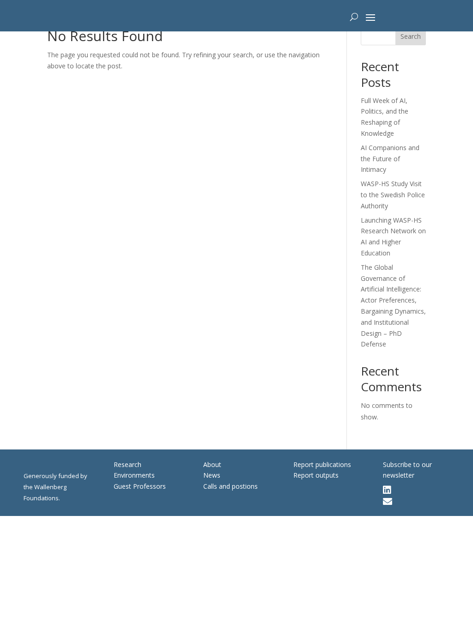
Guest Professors (140, 486)
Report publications (322, 464)
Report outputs (316, 475)
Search (410, 36)
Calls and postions (230, 486)
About (212, 464)
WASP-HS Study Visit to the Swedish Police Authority (393, 194)
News (211, 475)
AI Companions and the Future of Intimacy (390, 158)
